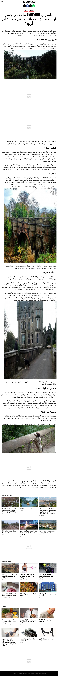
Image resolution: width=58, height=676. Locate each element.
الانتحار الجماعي (51, 154)
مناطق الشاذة (52, 31)
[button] (2, 1)
